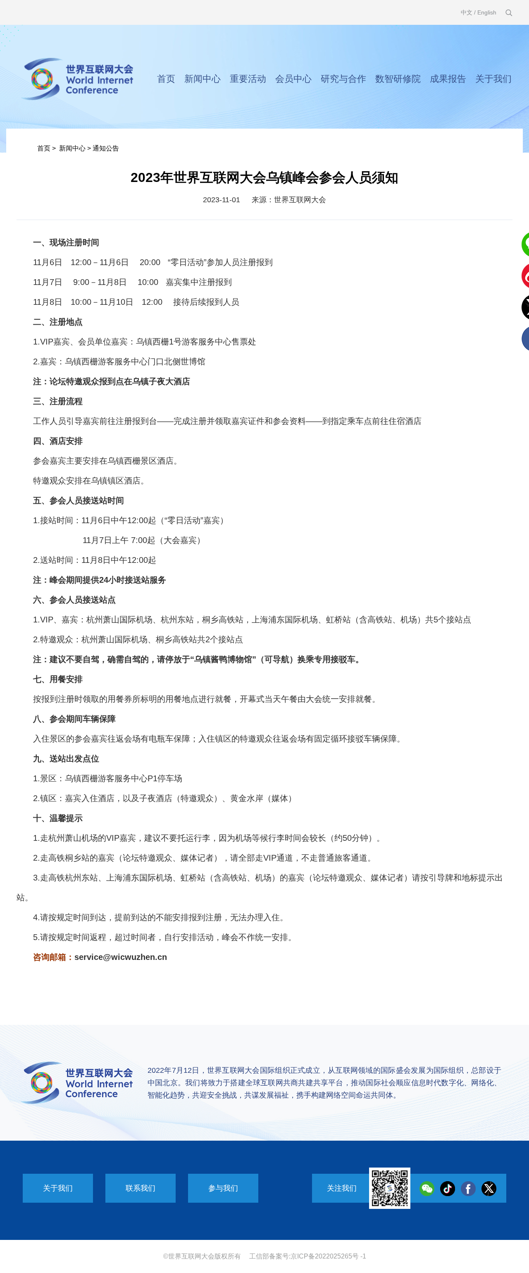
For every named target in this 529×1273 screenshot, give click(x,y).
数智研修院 (398, 79)
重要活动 (248, 79)
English (486, 12)
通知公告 (106, 148)
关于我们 (493, 79)
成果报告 (448, 79)
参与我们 (223, 1188)
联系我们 (140, 1188)
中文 (466, 12)
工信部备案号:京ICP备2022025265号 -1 (307, 1256)
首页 (166, 79)
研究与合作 (343, 79)
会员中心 (293, 79)
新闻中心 (202, 79)
